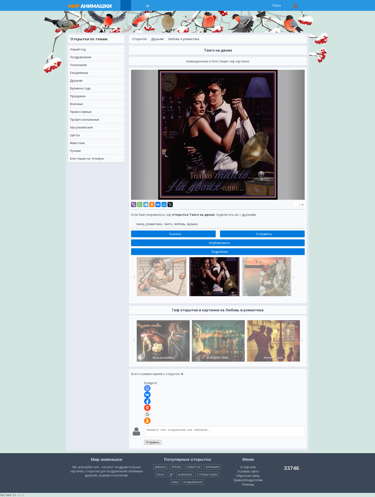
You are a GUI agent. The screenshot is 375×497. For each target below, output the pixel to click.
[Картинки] (136, 5)
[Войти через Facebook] (147, 401)
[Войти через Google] (147, 414)
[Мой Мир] (164, 204)
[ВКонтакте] (158, 204)
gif (171, 474)
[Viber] (133, 204)
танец (139, 224)
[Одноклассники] (152, 204)
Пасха (160, 474)
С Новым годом (207, 474)
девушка (160, 467)
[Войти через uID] (147, 388)
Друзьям (157, 39)
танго (168, 224)
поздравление (193, 482)
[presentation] (133, 340)
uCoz (20, 495)
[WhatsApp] (139, 204)
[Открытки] (125, 5)
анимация (212, 467)
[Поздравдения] (158, 5)
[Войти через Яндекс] (147, 407)
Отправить (153, 442)
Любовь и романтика (183, 39)
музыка (192, 224)
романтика (154, 224)
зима (175, 482)
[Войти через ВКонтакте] (147, 394)
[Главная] (94, 5)
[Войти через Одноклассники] (147, 420)
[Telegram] (145, 204)
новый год (193, 467)
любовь (179, 224)
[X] (170, 204)
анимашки (185, 474)
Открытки (139, 39)
